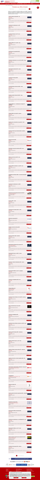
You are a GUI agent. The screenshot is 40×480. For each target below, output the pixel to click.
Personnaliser (16, 477)
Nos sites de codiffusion (9, 471)
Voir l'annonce (29, 22)
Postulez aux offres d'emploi (20, 7)
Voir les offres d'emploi (20, 3)
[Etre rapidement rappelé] (38, 7)
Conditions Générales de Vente (30, 471)
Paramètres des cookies (29, 469)
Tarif (29, 3)
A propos (32, 3)
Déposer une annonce (13, 3)
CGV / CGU (29, 474)
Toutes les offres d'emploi (19, 469)
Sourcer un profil (7, 3)
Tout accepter (24, 477)
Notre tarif (7, 470)
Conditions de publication (29, 470)
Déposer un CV (25, 3)
